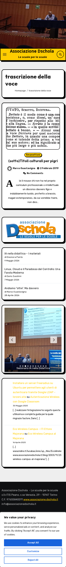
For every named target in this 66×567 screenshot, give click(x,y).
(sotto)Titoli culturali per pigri (33, 161)
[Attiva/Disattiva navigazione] (4, 54)
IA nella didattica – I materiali (22, 253)
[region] (33, 539)
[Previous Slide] (12, 339)
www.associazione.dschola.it (40, 499)
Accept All (33, 542)
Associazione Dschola (32, 51)
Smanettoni (33, 154)
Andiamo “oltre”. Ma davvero (21, 288)
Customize (33, 551)
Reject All (33, 560)
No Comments (35, 173)
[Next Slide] (53, 339)
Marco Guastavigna (24, 168)
